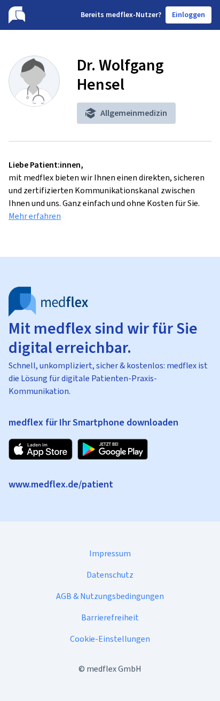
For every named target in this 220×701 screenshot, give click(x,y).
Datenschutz (110, 574)
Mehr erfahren (35, 216)
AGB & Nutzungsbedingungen (110, 596)
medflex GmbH (114, 668)
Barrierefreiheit (110, 617)
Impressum (110, 553)
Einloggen (188, 15)
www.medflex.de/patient (61, 484)
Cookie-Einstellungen (110, 638)
